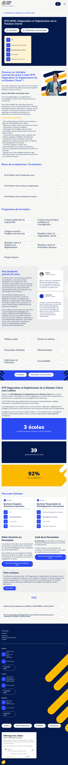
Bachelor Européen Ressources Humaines (14, 505)
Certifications (5, 635)
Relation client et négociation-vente (47, 234)
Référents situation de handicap (9, 637)
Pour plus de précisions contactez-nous (17, 564)
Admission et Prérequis (11, 361)
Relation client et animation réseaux (47, 246)
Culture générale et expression (14, 221)
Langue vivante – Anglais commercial (14, 232)
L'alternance (4, 633)
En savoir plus (7, 667)
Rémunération (45, 350)
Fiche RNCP (9, 588)
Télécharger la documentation (41, 375)
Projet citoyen (11, 257)
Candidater (20, 375)
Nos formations (5, 630)
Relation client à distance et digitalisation (12, 245)
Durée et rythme (46, 339)
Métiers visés (11, 339)
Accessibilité (44, 361)
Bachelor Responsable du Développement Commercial (50, 505)
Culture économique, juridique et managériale (48, 222)
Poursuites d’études (14, 350)
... (2, 12)
